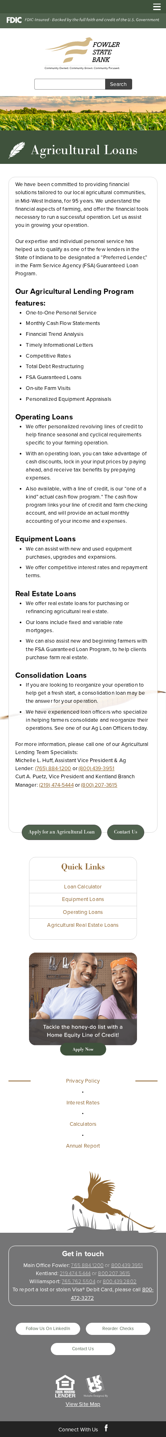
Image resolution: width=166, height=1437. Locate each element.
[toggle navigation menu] (154, 6)
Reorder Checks (118, 1328)
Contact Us (125, 832)
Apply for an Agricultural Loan (62, 832)
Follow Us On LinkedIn (48, 1328)
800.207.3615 (114, 1273)
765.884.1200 (87, 1265)
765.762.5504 (78, 1281)
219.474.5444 (75, 1273)
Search (118, 84)
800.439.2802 (120, 1281)
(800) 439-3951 (96, 768)
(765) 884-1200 (53, 768)
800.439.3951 (127, 1265)
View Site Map (83, 1404)
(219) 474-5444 (56, 785)
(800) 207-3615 (99, 785)
